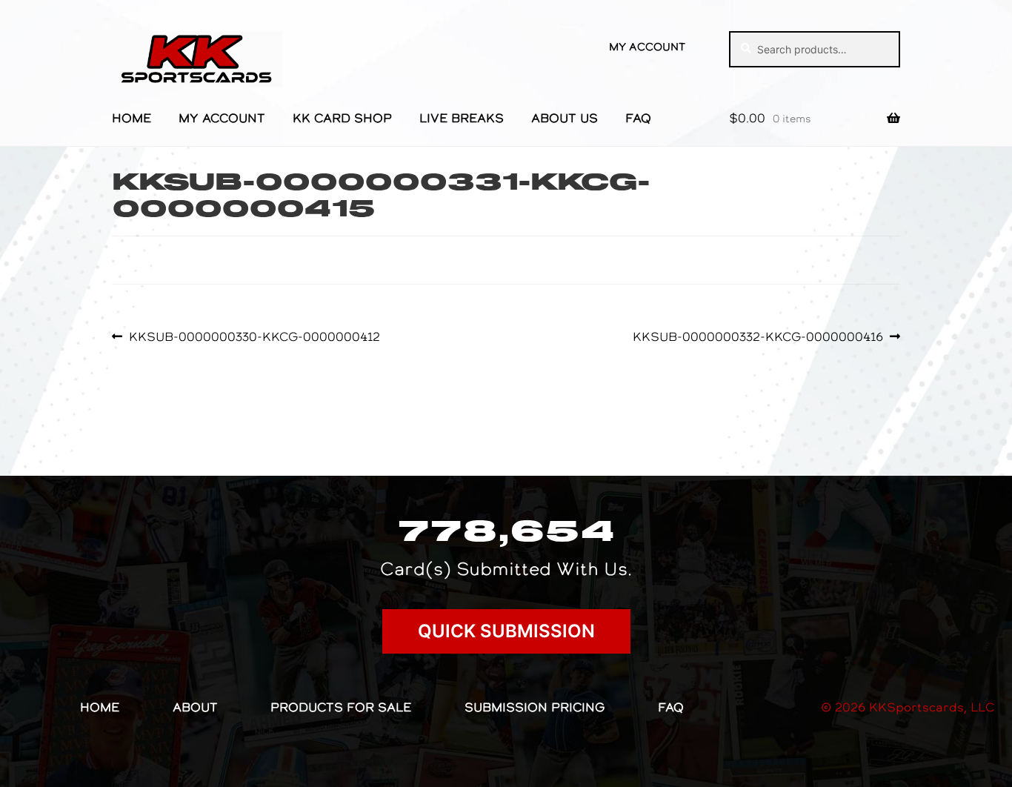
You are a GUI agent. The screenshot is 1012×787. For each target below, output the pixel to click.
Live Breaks (461, 118)
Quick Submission (506, 631)
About (195, 707)
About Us (564, 118)
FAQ (638, 118)
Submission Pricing (535, 707)
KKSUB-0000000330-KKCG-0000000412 (254, 336)
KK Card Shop (342, 118)
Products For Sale (340, 707)
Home (131, 118)
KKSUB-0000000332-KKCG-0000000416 (758, 336)
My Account (647, 46)
